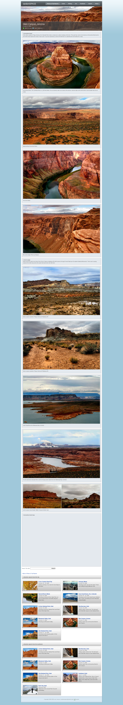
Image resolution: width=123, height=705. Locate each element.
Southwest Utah (83, 673)
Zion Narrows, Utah (84, 606)
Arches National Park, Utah (45, 606)
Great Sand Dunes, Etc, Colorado (87, 594)
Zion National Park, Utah (45, 631)
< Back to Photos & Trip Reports (29, 573)
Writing (70, 3)
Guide (63, 3)
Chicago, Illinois (83, 581)
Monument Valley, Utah (44, 618)
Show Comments (38, 28)
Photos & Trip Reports (52, 3)
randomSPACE (29, 4)
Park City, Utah (42, 685)
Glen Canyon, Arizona (84, 618)
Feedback (82, 3)
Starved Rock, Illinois (44, 594)
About (96, 3)
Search (90, 3)
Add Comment (28, 28)
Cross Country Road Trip (45, 581)
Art (76, 3)
